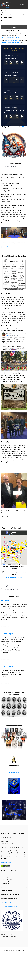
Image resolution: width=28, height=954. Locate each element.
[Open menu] (25, 4)
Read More (4, 465)
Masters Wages (7, 634)
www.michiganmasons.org (9, 906)
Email (2, 20)
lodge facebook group (13, 40)
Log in (22, 4)
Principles (5, 601)
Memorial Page (14, 772)
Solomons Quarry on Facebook (10, 42)
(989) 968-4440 (6, 902)
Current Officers (6, 247)
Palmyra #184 (20, 950)
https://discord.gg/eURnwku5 (10, 37)
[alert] (14, 166)
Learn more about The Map (14, 577)
